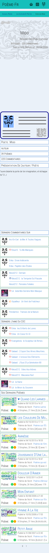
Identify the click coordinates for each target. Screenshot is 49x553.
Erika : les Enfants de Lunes (23, 328)
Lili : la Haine (16, 382)
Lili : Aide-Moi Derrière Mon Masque (26, 291)
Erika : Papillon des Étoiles (20, 266)
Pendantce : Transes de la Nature (24, 312)
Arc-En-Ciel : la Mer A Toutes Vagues (25, 239)
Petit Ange (25, 529)
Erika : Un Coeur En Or (20, 334)
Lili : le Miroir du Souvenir (22, 387)
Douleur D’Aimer (29, 473)
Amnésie (23, 436)
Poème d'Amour (40, 481)
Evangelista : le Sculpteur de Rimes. (27, 341)
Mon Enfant (26, 492)
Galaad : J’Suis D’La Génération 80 (26, 362)
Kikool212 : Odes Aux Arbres (23, 369)
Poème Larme (39, 407)
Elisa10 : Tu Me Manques (22, 250)
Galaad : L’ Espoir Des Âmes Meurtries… (28, 351)
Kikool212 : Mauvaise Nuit (22, 375)
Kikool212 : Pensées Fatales (21, 284)
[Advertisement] (24, 85)
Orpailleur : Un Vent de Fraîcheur (25, 301)
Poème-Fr (10, 4)
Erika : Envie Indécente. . (19, 260)
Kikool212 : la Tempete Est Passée (26, 278)
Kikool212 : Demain (17, 273)
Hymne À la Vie (28, 510)
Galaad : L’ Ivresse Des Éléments (25, 357)
